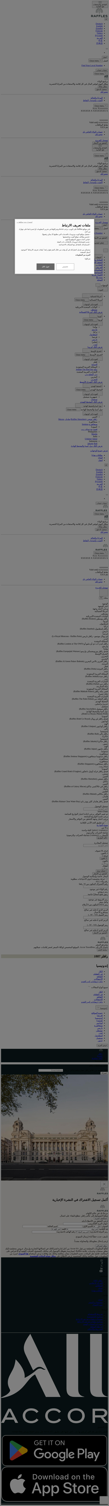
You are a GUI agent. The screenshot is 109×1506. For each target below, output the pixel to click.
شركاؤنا (87, 259)
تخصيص (65, 267)
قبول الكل (45, 267)
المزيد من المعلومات (82, 255)
